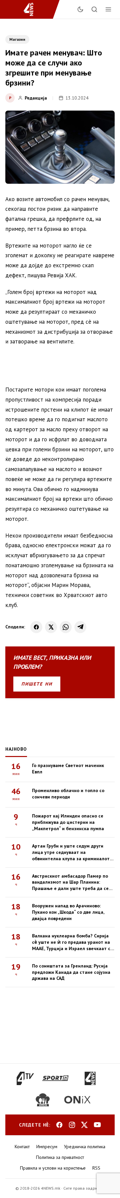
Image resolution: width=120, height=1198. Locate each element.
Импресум (46, 1147)
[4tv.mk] (25, 1078)
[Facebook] (36, 627)
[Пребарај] (94, 9)
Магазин (17, 39)
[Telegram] (80, 627)
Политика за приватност (60, 1157)
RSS (96, 1168)
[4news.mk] (90, 1078)
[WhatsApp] (66, 627)
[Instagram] (72, 1125)
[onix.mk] (77, 1099)
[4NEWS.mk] (32, 9)
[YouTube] (97, 1125)
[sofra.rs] (42, 1099)
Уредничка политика (84, 1147)
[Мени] (108, 9)
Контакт (22, 1147)
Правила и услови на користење (53, 1168)
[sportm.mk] (55, 1078)
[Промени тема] (80, 9)
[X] (51, 627)
